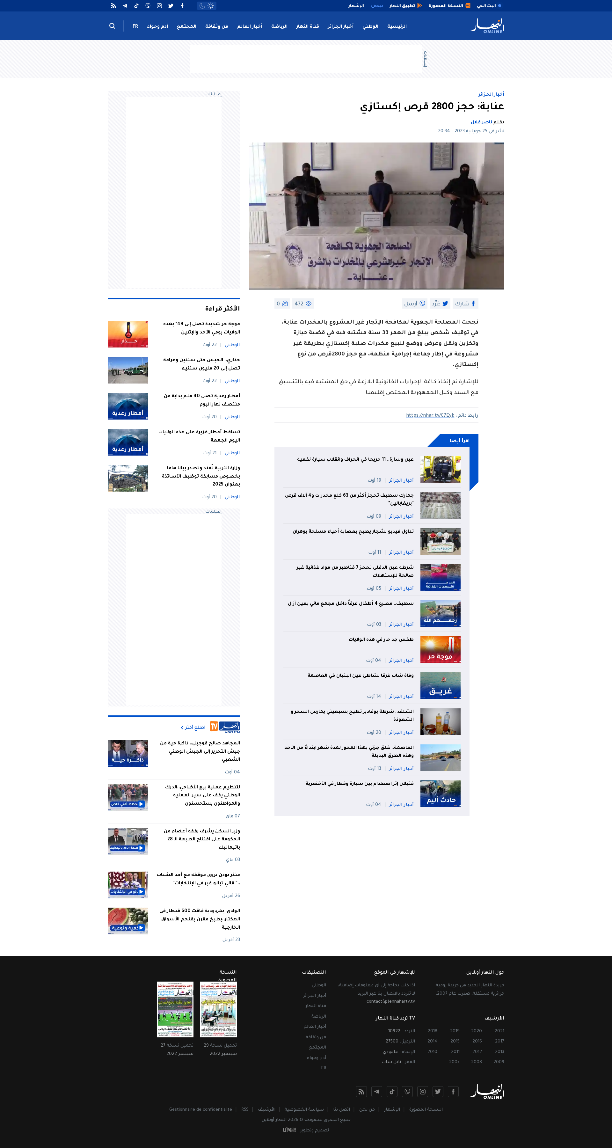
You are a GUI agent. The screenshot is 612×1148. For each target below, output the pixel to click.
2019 (455, 1031)
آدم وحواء (157, 27)
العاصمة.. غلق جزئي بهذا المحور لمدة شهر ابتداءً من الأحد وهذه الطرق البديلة (349, 752)
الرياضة (279, 27)
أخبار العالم (249, 27)
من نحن (367, 1110)
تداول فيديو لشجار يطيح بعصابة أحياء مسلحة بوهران (353, 532)
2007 (454, 1062)
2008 (476, 1062)
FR (135, 27)
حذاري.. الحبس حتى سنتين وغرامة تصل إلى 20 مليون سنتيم (201, 364)
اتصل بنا (341, 1110)
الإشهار (392, 1110)
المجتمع (186, 27)
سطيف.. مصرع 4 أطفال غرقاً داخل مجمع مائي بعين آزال (351, 604)
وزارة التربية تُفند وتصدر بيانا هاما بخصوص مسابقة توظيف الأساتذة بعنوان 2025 (201, 476)
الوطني (370, 27)
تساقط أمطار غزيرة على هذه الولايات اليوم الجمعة (199, 436)
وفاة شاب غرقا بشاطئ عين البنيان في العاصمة (361, 676)
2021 (499, 1031)
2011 (455, 1052)
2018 (432, 1031)
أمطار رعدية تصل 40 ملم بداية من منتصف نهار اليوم (202, 400)
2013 (499, 1052)
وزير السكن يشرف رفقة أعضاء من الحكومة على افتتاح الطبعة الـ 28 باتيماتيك (202, 840)
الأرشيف (266, 1110)
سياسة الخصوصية (304, 1110)
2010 (432, 1052)
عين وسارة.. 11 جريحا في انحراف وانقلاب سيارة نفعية (355, 460)
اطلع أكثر (195, 728)
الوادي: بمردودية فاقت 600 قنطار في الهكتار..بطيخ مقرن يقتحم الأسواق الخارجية (199, 919)
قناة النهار (307, 27)
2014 (432, 1041)
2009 (498, 1062)
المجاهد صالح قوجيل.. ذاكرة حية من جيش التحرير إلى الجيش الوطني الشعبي (200, 752)
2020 (476, 1031)
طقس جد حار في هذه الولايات (381, 640)
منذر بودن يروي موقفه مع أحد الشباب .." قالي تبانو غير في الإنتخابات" (198, 879)
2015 (455, 1041)
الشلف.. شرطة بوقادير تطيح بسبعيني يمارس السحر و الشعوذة (352, 716)
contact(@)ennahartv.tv (391, 1001)
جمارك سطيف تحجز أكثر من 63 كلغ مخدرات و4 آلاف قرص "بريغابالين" (349, 500)
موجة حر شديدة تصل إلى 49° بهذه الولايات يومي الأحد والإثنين (201, 328)
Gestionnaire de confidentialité (200, 1110)
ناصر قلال (481, 122)
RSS (245, 1110)
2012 (477, 1052)
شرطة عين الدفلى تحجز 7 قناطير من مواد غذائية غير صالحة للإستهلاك (355, 572)
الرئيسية (397, 27)
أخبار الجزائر (340, 27)
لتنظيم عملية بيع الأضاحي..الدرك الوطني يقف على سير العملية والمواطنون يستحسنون (202, 796)
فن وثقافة (216, 27)
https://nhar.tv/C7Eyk (430, 416)
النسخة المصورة (426, 1110)
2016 (477, 1041)
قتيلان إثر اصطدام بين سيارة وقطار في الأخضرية (360, 784)
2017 (499, 1041)
